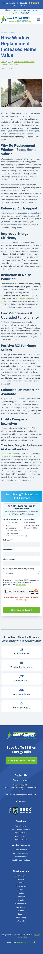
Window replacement (9, 453)
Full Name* (7, 540)
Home (3, 62)
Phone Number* (9, 559)
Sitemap (37, 935)
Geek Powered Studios (24, 942)
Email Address (9, 549)
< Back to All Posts (8, 32)
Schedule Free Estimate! (21, 760)
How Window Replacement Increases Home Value (17, 63)
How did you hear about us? (18, 569)
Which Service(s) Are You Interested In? (19, 519)
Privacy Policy (22, 937)
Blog (9, 62)
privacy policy (21, 585)
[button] (38, 20)
